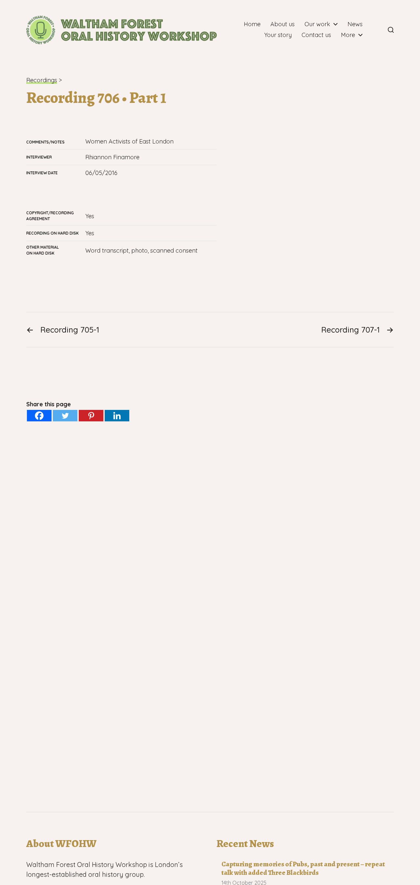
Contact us (316, 35)
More (348, 35)
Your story (278, 35)
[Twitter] (65, 415)
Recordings (41, 80)
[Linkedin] (117, 415)
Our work (317, 24)
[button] (391, 30)
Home (252, 24)
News (355, 24)
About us (282, 24)
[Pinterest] (91, 415)
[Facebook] (376, 30)
